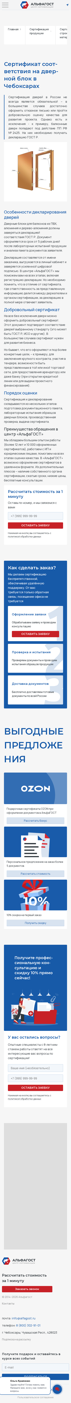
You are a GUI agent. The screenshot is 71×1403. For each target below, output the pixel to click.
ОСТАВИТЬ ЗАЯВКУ (35, 634)
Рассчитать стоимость (35, 874)
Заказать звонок (27, 1289)
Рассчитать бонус (35, 820)
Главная (13, 29)
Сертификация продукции (39, 31)
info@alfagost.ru (23, 1318)
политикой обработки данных (24, 536)
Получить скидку (35, 923)
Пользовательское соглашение (36, 1397)
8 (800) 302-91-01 (28, 1325)
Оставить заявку (35, 525)
